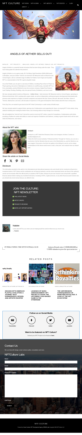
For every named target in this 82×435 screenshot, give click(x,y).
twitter (50, 326)
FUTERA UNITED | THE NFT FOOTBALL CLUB (21, 247)
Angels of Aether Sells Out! (31, 53)
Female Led (49, 64)
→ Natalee (16, 231)
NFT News (25, 3)
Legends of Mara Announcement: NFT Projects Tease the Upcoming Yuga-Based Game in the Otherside (41, 295)
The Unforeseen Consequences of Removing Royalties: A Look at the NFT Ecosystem (67, 294)
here (52, 335)
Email (6, 365)
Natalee (5, 64)
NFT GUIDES (35, 3)
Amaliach (26, 64)
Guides (57, 286)
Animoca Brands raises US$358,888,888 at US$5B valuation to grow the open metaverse (62, 248)
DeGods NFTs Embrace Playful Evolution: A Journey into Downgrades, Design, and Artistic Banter (15, 294)
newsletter (6, 286)
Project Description (10, 372)
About (24, 7)
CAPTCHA (8, 400)
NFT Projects (15, 64)
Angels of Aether (37, 64)
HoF (30, 286)
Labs (71, 3)
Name (6, 359)
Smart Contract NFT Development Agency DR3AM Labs (36, 427)
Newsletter (12, 326)
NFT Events (61, 3)
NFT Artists (47, 3)
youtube (69, 326)
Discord (31, 326)
